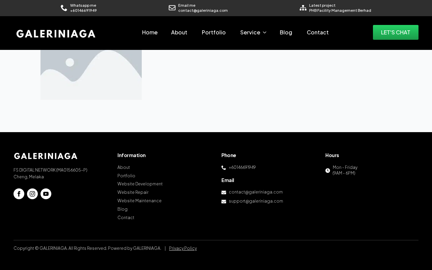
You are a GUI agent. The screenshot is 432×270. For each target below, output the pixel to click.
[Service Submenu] (266, 32)
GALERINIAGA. (147, 248)
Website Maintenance (139, 200)
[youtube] (45, 193)
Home (150, 32)
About (179, 32)
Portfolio (214, 32)
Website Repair (132, 192)
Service (250, 32)
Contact (318, 32)
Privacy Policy (183, 248)
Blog (286, 32)
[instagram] (32, 193)
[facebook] (19, 193)
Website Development (140, 183)
